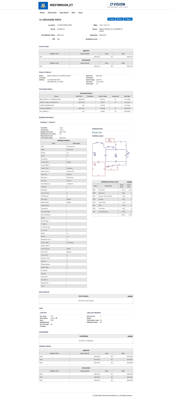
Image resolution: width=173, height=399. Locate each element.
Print (120, 19)
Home (80, 12)
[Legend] (56, 318)
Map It (129, 19)
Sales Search (64, 12)
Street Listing (52, 12)
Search (42, 12)
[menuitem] (42, 12)
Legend (129, 182)
